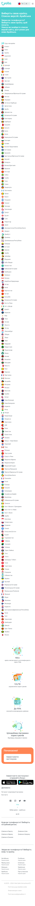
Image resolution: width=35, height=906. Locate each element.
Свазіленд (8, 497)
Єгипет (7, 46)
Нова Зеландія (9, 400)
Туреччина (8, 566)
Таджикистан (9, 538)
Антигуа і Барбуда (11, 103)
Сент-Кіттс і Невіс (11, 510)
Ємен (6, 50)
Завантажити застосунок (12, 758)
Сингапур (8, 519)
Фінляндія (8, 603)
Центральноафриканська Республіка (17, 610)
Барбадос (8, 122)
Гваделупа (8, 187)
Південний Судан (10, 466)
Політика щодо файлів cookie (17, 887)
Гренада (7, 206)
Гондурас (8, 200)
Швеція (7, 625)
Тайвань (7, 541)
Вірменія (7, 168)
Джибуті (7, 234)
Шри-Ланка (8, 628)
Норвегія (7, 406)
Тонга (6, 556)
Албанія (7, 87)
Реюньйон (8, 478)
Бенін (6, 134)
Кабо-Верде (8, 262)
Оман (6, 428)
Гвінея (6, 193)
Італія (6, 75)
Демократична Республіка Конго (15, 228)
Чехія (6, 613)
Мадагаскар (8, 350)
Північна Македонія (11, 469)
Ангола (7, 96)
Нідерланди (8, 416)
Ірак (6, 62)
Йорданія (7, 259)
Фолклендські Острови (12, 588)
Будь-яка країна (10, 43)
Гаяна (6, 184)
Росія (6, 481)
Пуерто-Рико (9, 456)
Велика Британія (10, 165)
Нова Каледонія (10, 403)
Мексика (7, 378)
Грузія (6, 215)
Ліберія (7, 334)
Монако (7, 388)
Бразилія (7, 153)
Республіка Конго (10, 475)
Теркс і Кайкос (9, 550)
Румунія (7, 488)
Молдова (7, 384)
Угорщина (8, 572)
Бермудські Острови (11, 137)
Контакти (4, 795)
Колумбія (7, 297)
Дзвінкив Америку (24, 834)
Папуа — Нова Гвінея (11, 441)
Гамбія (7, 178)
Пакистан (8, 431)
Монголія (7, 391)
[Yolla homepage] (6, 3)
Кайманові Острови (11, 269)
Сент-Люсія (8, 513)
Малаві (7, 356)
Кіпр (6, 316)
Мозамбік (7, 381)
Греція (7, 212)
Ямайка (7, 632)
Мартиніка (8, 375)
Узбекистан (8, 575)
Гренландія (8, 209)
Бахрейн (7, 125)
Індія (6, 59)
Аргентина (8, 106)
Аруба (7, 109)
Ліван (6, 337)
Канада (7, 278)
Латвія (7, 322)
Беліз (6, 131)
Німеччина (8, 422)
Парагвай (8, 444)
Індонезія (8, 56)
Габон (6, 175)
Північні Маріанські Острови (13, 472)
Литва (7, 328)
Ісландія (7, 68)
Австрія (7, 81)
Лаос (6, 319)
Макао (7, 353)
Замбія (7, 253)
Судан (7, 535)
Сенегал (7, 503)
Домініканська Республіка (13, 240)
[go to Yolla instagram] (15, 801)
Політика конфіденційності (17, 894)
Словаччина (8, 522)
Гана (6, 181)
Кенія (6, 287)
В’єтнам (7, 172)
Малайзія (7, 359)
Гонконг (7, 203)
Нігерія (7, 413)
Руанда (7, 485)
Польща (7, 450)
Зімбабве (7, 256)
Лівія (6, 341)
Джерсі (7, 231)
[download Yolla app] (9, 782)
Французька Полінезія (12, 591)
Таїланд (7, 547)
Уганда (7, 569)
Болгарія (7, 140)
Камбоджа (8, 272)
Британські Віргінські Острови (14, 156)
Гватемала (8, 190)
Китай (7, 294)
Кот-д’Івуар (8, 306)
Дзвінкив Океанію (7, 837)
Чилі (6, 616)
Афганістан (8, 112)
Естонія (7, 247)
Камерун (7, 275)
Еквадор (7, 244)
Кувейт (7, 309)
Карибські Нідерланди (12, 281)
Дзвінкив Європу (7, 831)
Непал (7, 397)
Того (6, 553)
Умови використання (14, 890)
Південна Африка (10, 459)
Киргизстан (8, 291)
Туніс (6, 563)
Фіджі (6, 597)
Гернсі (6, 197)
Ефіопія (7, 250)
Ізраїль (7, 53)
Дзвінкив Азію (23, 831)
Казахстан (8, 265)
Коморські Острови (11, 300)
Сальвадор (8, 491)
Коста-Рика (8, 303)
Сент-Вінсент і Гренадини (13, 506)
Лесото (7, 325)
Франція (7, 594)
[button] (24, 3)
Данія (6, 225)
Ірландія (7, 65)
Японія (7, 635)
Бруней (7, 159)
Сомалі (7, 528)
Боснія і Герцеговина (11, 147)
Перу (6, 447)
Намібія (7, 394)
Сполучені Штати (10, 531)
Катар (7, 284)
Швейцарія (8, 622)
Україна (7, 578)
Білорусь (7, 162)
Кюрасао (7, 312)
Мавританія (8, 347)
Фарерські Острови (11, 585)
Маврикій (7, 344)
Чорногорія (8, 619)
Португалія (8, 453)
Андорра (7, 100)
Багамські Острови (11, 115)
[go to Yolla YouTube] (24, 801)
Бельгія (7, 128)
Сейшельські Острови (12, 500)
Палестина (8, 434)
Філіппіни (7, 600)
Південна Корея (10, 463)
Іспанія (7, 71)
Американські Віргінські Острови (15, 93)
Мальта (7, 366)
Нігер (6, 409)
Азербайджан (9, 84)
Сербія (7, 516)
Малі (6, 369)
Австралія (8, 78)
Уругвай (7, 582)
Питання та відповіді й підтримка (12, 792)
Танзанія (7, 544)
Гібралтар (8, 222)
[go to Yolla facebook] (10, 801)
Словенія (7, 525)
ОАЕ (6, 425)
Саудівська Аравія (10, 494)
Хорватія (7, 607)
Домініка (7, 237)
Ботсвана (8, 150)
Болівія (7, 143)
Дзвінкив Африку (7, 834)
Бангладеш (8, 118)
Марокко (7, 372)
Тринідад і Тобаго (10, 560)
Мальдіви (7, 362)
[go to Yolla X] (20, 801)
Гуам (6, 219)
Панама (7, 438)
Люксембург (9, 331)
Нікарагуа (8, 419)
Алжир (7, 90)
